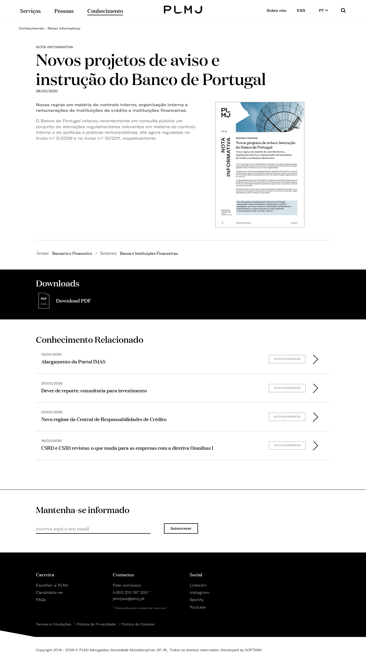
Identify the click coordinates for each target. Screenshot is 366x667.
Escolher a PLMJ (52, 585)
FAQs (41, 599)
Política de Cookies (137, 624)
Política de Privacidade (96, 624)
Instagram (200, 592)
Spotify (197, 599)
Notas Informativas (64, 28)
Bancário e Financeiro (72, 253)
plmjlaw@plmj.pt (128, 598)
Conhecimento (31, 28)
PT (322, 10)
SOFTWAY (253, 650)
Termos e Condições (53, 624)
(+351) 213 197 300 (130, 592)
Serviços (30, 10)
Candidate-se (49, 592)
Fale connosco (127, 585)
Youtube (198, 607)
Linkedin (198, 585)
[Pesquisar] (343, 10)
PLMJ (183, 9)
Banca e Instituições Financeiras (149, 253)
